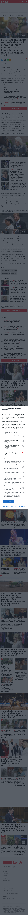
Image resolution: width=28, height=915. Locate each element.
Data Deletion (6, 506)
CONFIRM (8, 501)
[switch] (23, 436)
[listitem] (14, 433)
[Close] (25, 408)
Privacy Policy (22, 506)
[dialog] (14, 457)
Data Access (14, 506)
